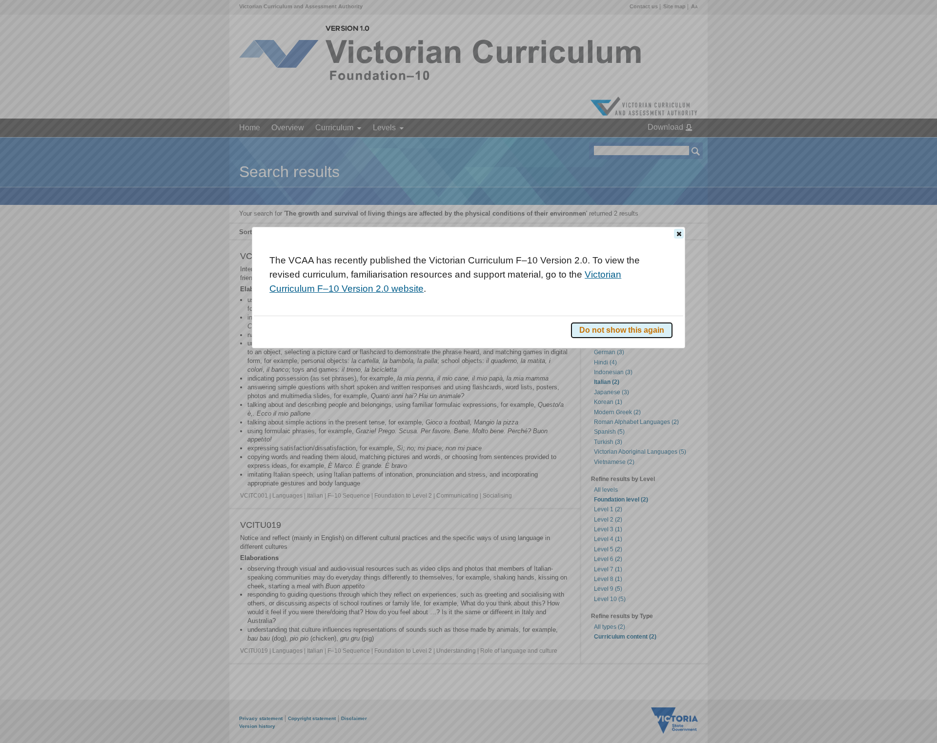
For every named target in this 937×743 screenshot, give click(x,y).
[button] (679, 234)
